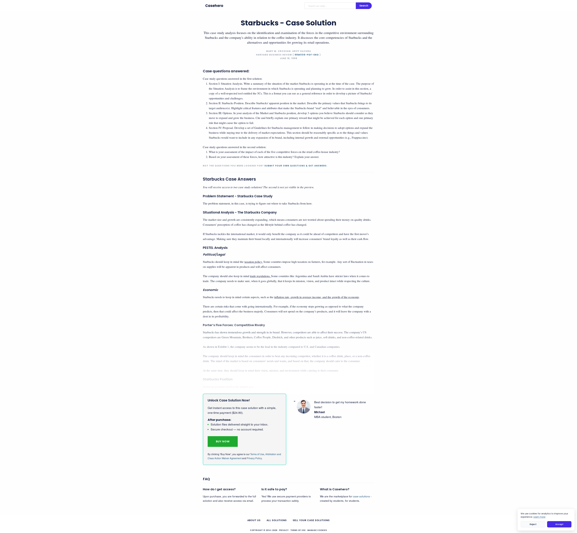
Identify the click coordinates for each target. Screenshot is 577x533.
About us (254, 520)
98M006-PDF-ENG (307, 54)
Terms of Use (257, 454)
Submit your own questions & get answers (295, 165)
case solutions (361, 496)
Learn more (539, 516)
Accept (559, 524)
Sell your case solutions (311, 520)
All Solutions (277, 520)
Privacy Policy (254, 458)
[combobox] (330, 5)
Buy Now (223, 441)
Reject (533, 524)
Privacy (284, 530)
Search (363, 5)
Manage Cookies (317, 530)
